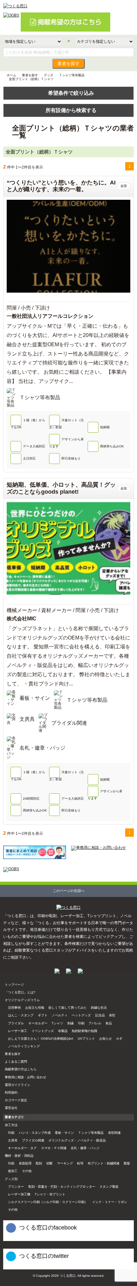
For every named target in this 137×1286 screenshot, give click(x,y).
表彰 (112, 1015)
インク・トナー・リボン (109, 1202)
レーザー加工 (17, 1031)
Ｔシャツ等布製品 (71, 75)
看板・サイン (64, 1132)
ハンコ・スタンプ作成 (35, 1132)
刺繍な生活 (99, 1007)
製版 (127, 1163)
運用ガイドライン (17, 1085)
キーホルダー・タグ (22, 1148)
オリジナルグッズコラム (22, 1000)
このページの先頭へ (68, 891)
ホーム (11, 75)
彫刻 (39, 1163)
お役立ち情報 (34, 1007)
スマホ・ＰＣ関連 (54, 1148)
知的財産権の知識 (84, 1031)
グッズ (48, 75)
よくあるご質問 (16, 1061)
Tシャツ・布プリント (50, 1194)
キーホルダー (37, 1023)
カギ (119, 1038)
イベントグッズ (43, 1031)
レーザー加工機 (19, 1194)
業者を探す (68, 63)
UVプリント (86, 1038)
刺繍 (70, 1023)
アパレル (95, 1023)
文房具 (13, 1140)
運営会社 (11, 1108)
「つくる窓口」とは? (20, 992)
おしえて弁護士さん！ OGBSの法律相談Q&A (40, 1038)
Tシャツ (57, 1023)
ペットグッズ (81, 1015)
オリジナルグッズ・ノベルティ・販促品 (77, 1140)
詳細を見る (68, 298)
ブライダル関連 (33, 1140)
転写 (80, 1163)
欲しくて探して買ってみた (67, 1007)
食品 (108, 1023)
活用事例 (14, 1007)
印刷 (81, 1023)
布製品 (63, 1031)
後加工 (13, 1171)
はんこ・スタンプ (20, 1015)
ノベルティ (60, 1015)
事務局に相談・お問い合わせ (25, 1077)
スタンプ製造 (109, 1186)
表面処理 (25, 1163)
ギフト (42, 1015)
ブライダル (16, 1023)
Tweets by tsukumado (19, 1266)
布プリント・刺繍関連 (103, 1163)
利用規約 (11, 1092)
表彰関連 (114, 1132)
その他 (27, 1171)
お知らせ (105, 1038)
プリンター (16, 1186)
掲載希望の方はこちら (21, 1069)
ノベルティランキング (24, 1046)
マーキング (65, 1163)
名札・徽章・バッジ (85, 1148)
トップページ (14, 984)
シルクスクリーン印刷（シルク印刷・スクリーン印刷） (48, 1202)
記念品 (100, 1015)
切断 (49, 1163)
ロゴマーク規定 (16, 1100)
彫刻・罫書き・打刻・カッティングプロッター (61, 1186)
